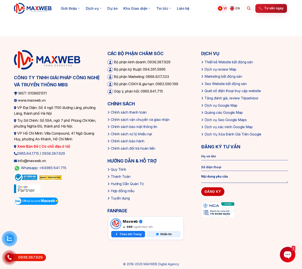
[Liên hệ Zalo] (9, 238)
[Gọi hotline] (9, 257)
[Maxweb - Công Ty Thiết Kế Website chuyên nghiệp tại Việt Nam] (33, 8)
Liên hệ (183, 8)
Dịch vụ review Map (220, 69)
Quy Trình (118, 169)
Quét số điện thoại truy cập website (233, 91)
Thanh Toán (120, 176)
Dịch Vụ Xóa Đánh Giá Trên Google (233, 134)
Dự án (112, 8)
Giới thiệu (69, 8)
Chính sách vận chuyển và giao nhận (140, 119)
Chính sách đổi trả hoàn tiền (133, 148)
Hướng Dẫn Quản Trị (127, 184)
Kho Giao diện (135, 8)
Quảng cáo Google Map (224, 112)
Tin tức (162, 8)
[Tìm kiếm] (248, 8)
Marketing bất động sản (223, 76)
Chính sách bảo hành (127, 141)
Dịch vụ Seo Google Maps (226, 120)
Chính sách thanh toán (129, 112)
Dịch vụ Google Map (221, 105)
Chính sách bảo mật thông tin (134, 126)
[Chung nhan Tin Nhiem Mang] (217, 209)
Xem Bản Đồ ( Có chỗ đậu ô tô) (43, 146)
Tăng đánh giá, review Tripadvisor (231, 98)
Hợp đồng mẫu (122, 191)
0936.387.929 (53, 153)
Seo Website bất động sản (226, 83)
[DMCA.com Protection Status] (50, 177)
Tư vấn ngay (273, 8)
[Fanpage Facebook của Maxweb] (115, 223)
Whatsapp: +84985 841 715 (43, 168)
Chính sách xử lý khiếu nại (131, 134)
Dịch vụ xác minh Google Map (229, 127)
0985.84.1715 (28, 153)
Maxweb (130, 221)
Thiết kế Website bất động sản (229, 62)
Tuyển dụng (120, 198)
